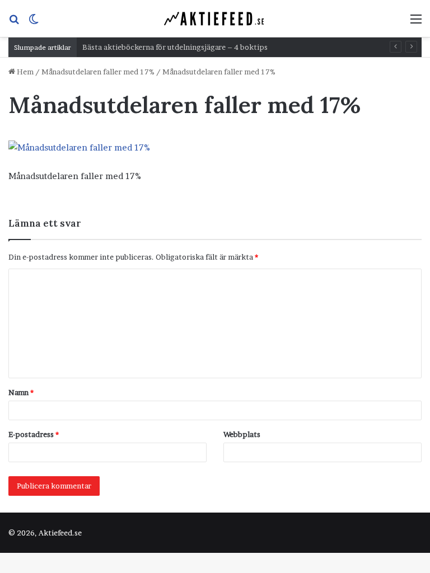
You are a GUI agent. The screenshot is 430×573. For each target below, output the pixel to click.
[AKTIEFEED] (215, 18)
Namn (21, 392)
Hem (24, 71)
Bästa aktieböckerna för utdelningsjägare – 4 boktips (175, 47)
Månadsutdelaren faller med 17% (98, 71)
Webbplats (241, 434)
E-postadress (33, 434)
